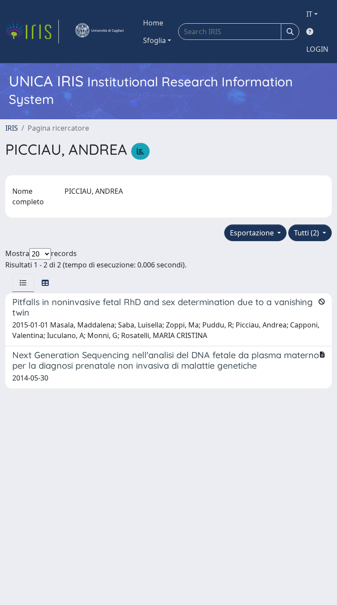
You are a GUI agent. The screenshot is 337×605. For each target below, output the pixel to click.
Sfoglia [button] (154, 40)
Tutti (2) (307, 233)
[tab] (23, 283)
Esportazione (253, 233)
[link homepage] (32, 31)
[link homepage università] (99, 31)
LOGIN (317, 49)
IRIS (11, 128)
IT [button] (309, 14)
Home (153, 23)
